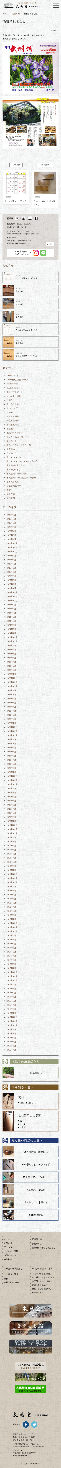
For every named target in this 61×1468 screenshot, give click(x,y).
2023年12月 (12, 637)
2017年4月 (11, 956)
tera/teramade (12, 384)
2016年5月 (11, 1001)
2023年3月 (11, 666)
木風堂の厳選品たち (13, 1268)
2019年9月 (11, 837)
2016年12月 (12, 972)
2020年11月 (12, 780)
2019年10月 (12, 833)
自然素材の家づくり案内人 (43, 1248)
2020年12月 (12, 776)
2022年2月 (11, 719)
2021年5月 (11, 756)
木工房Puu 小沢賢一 (16, 465)
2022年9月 (11, 690)
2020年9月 (11, 788)
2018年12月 (12, 874)
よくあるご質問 (11, 1251)
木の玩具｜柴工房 (36, 1190)
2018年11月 (12, 878)
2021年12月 (12, 727)
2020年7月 (11, 796)
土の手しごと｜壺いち (36, 1202)
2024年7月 (11, 613)
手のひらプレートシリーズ (19, 445)
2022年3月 (11, 715)
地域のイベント (14, 433)
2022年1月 (11, 723)
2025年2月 (11, 584)
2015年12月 (12, 1017)
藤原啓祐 (11, 494)
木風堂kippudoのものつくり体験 (21, 478)
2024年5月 (11, 621)
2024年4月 (11, 625)
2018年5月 (11, 903)
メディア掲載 (13, 416)
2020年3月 (11, 813)
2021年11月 (12, 731)
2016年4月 (11, 1005)
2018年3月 (11, 911)
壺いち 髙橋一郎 (15, 437)
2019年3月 (11, 862)
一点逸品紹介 (13, 420)
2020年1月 (11, 821)
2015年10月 (12, 1025)
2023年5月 (11, 658)
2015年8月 (11, 1033)
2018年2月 (11, 915)
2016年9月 (11, 984)
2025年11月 (12, 547)
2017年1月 (11, 968)
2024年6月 (11, 617)
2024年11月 (12, 596)
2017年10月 (12, 931)
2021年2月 (11, 768)
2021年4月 (11, 760)
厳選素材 (11, 428)
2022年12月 (12, 678)
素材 (9, 490)
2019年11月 (12, 829)
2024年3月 (11, 629)
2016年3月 (11, 1009)
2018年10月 (12, 882)
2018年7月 (11, 894)
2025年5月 (11, 572)
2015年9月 (11, 1029)
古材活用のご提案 (11, 1282)
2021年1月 (11, 772)
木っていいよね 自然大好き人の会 (22, 461)
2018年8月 (11, 890)
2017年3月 (11, 960)
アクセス (8, 1247)
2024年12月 (12, 592)
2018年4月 (11, 907)
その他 (10, 412)
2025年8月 (11, 560)
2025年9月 (11, 555)
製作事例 (11, 498)
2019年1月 (11, 870)
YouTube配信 (12, 388)
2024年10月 (12, 600)
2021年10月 (12, 735)
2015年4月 (11, 1050)
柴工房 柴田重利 (14, 486)
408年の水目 (12, 375)
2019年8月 (11, 841)
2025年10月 (12, 551)
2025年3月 (11, 580)
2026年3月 (11, 535)
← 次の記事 (16, 165)
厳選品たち (36, 1072)
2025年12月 (12, 543)
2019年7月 (11, 845)
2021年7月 (11, 747)
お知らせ (16, 14)
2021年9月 (11, 739)
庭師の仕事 (12, 441)
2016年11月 (12, 976)
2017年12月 (12, 923)
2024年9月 (11, 604)
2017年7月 (11, 943)
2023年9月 (11, 645)
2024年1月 (11, 633)
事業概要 (8, 1259)
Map (50, 244)
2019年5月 (11, 854)
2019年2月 (11, 866)
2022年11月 (12, 682)
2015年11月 (12, 1021)
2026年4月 (11, 531)
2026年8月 (11, 515)
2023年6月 (11, 653)
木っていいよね (14, 457)
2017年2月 (11, 964)
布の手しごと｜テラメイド (36, 1164)
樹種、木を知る (26, 1103)
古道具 (22, 1127)
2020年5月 (11, 805)
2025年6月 (11, 568)
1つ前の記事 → (45, 165)
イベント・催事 (14, 396)
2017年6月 (11, 948)
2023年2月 (11, 670)
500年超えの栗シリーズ (17, 379)
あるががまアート (15, 392)
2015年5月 (11, 1046)
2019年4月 (11, 858)
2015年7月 (11, 1037)
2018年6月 (11, 899)
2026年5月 (11, 527)
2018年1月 (11, 919)
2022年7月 (11, 698)
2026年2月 (11, 539)
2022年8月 (11, 694)
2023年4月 (11, 662)
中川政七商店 (13, 424)
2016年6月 (11, 997)
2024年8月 (11, 609)
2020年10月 (12, 784)
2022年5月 (11, 707)
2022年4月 (11, 711)
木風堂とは (37, 1244)
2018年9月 (11, 886)
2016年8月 (11, 988)
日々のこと (12, 453)
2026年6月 (11, 523)
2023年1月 (11, 674)
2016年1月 (11, 1013)
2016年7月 (11, 992)
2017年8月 (11, 939)
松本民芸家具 (13, 482)
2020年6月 (11, 801)
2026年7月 (11, 519)
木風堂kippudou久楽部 (17, 473)
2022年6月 (11, 702)
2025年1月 (11, 588)
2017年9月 (11, 935)
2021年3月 (11, 764)
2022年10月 (12, 686)
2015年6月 (11, 1042)
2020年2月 (11, 817)
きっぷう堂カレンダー (17, 404)
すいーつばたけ (14, 408)
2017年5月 (11, 952)
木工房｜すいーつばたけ (36, 1177)
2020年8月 (11, 792)
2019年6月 (11, 850)
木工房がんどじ (14, 469)
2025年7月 (11, 564)
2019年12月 (12, 825)
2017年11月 (12, 927)
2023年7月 (11, 649)
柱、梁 (22, 1124)
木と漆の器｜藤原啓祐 (36, 1151)
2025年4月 (11, 576)
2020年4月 (11, 809)
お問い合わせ (10, 1255)
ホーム (5, 14)
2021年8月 (11, 743)
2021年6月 (11, 751)
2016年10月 (12, 980)
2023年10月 (12, 641)
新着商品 (11, 449)
